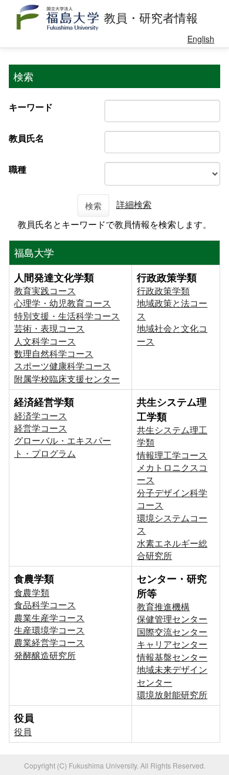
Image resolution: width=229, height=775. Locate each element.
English (200, 39)
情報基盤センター (172, 657)
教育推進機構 (163, 606)
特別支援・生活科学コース (67, 315)
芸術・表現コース (49, 328)
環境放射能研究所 (172, 694)
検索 (93, 205)
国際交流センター (172, 631)
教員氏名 (26, 138)
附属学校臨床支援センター (67, 378)
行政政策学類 (163, 290)
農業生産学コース (49, 617)
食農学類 (31, 592)
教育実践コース (45, 290)
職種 (17, 169)
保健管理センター (172, 618)
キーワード (31, 106)
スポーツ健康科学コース (62, 365)
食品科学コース (45, 604)
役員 (23, 731)
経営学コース (40, 428)
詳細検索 (133, 204)
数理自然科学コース (53, 353)
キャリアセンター (172, 644)
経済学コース (40, 415)
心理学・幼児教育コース (62, 302)
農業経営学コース (49, 642)
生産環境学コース (49, 630)
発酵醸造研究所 (45, 655)
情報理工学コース (172, 455)
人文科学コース (45, 341)
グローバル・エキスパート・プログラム (62, 446)
